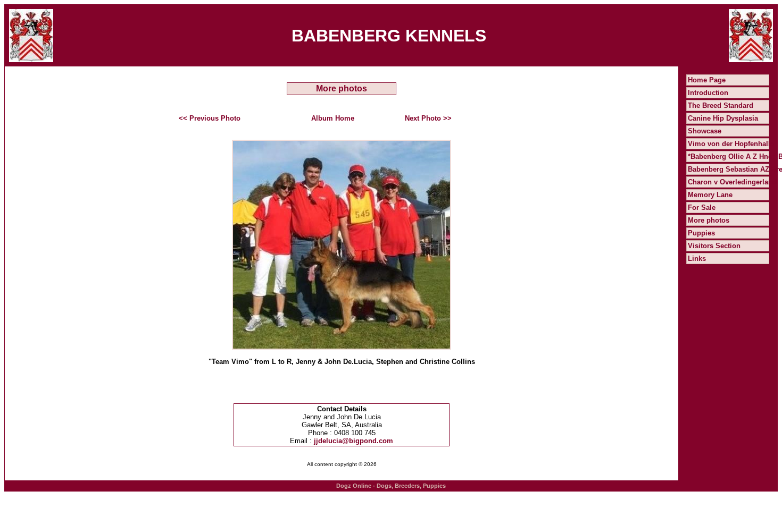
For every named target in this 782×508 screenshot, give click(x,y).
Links (697, 259)
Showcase (704, 131)
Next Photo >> (428, 118)
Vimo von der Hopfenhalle (731, 144)
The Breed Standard (720, 105)
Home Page (707, 80)
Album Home (332, 118)
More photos (708, 220)
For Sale (702, 207)
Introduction (708, 93)
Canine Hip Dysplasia (723, 118)
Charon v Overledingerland (732, 182)
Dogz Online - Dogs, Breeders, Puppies (391, 485)
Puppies (701, 233)
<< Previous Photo (209, 118)
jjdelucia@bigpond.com (353, 441)
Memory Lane (710, 195)
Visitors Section (714, 246)
